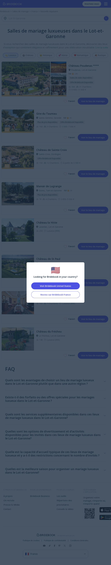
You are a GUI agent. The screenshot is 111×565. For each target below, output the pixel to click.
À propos (8, 496)
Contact (7, 509)
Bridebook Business (40, 496)
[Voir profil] (34, 79)
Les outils (61, 496)
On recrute (8, 500)
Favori (71, 101)
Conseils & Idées (65, 509)
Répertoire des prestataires (64, 502)
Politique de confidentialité (55, 540)
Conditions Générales (79, 540)
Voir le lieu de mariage (93, 101)
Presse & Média (11, 504)
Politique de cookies (31, 540)
